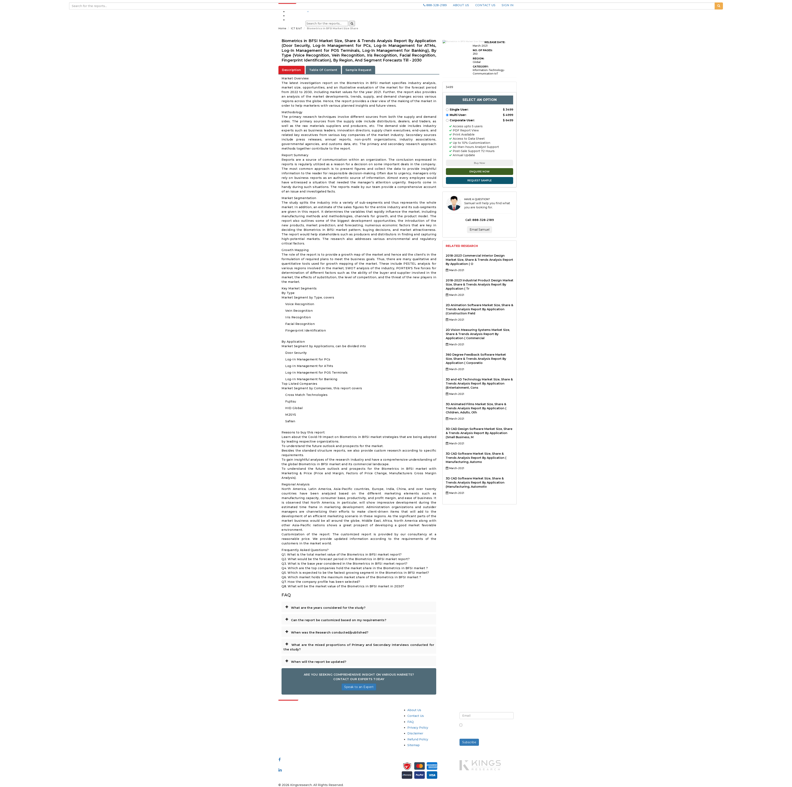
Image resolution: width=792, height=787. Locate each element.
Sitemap (413, 745)
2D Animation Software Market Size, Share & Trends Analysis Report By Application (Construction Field (479, 309)
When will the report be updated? (315, 660)
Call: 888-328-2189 (479, 220)
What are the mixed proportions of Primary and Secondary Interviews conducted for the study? (359, 645)
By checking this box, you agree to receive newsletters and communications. (488, 729)
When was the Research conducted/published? (326, 631)
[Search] (352, 23)
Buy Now (479, 162)
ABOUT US (461, 5)
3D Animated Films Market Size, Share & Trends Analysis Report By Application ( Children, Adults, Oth (476, 408)
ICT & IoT (297, 28)
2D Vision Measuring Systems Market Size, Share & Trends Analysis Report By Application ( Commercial (478, 334)
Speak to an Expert (359, 687)
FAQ (410, 722)
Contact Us (415, 716)
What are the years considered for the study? (325, 606)
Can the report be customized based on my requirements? (335, 619)
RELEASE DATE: (494, 42)
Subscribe (469, 742)
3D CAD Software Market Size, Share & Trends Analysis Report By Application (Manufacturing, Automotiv (475, 482)
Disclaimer (415, 733)
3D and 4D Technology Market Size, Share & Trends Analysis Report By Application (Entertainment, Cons (479, 383)
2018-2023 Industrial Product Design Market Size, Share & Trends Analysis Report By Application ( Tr (479, 284)
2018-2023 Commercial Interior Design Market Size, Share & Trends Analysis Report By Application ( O (479, 260)
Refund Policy (417, 739)
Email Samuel (479, 229)
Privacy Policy (417, 727)
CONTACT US (485, 5)
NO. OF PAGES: (482, 50)
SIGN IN (508, 5)
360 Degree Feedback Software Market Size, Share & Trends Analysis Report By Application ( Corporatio (476, 359)
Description (291, 70)
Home (282, 28)
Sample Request (358, 70)
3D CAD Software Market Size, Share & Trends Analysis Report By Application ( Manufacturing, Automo (476, 458)
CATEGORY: (480, 66)
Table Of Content (323, 70)
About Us (414, 710)
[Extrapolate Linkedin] (280, 770)
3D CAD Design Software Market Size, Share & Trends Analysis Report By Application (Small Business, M (479, 433)
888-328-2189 (436, 5)
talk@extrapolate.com (295, 739)
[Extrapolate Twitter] (305, 765)
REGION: (478, 58)
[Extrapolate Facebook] (279, 759)
